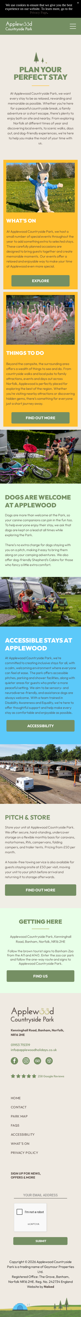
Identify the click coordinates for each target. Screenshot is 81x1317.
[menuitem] (40, 1098)
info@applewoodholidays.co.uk (34, 1050)
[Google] (49, 1061)
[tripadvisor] (37, 1061)
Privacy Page (38, 12)
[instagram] (26, 1061)
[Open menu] (73, 26)
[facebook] (14, 1061)
